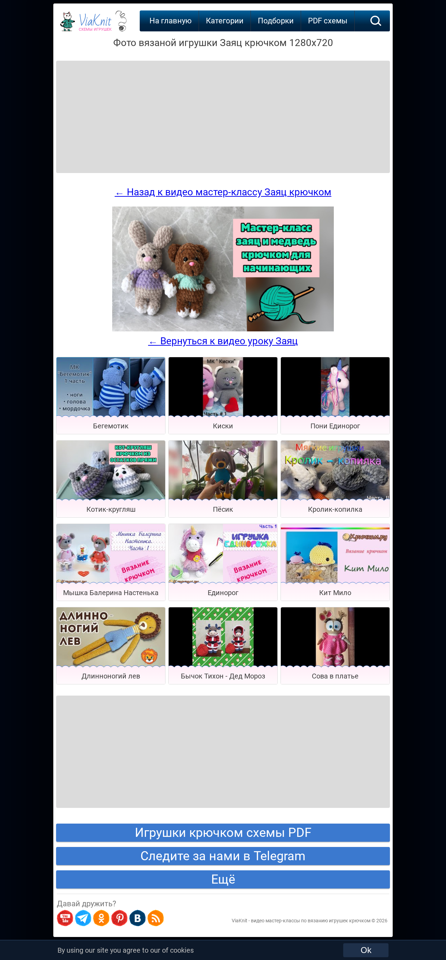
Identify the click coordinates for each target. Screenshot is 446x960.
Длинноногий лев (111, 676)
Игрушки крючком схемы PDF (223, 832)
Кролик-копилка (335, 509)
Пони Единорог (335, 426)
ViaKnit (95, 24)
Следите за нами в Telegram (223, 856)
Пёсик (223, 509)
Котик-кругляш (111, 509)
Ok (366, 950)
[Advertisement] (112, 108)
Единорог (223, 592)
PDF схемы (327, 20)
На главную (170, 20)
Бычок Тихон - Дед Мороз (223, 676)
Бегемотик (111, 426)
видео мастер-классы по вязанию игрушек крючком (310, 920)
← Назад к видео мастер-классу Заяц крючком (223, 192)
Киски (223, 426)
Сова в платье (335, 676)
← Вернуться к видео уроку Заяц (223, 341)
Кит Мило (335, 592)
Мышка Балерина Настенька (111, 592)
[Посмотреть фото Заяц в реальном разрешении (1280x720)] (223, 329)
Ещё (223, 879)
